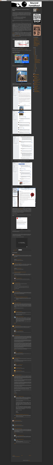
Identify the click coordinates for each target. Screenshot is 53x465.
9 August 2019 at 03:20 (19, 367)
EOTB (14, 254)
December (36, 55)
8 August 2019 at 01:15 (17, 357)
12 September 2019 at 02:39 (19, 428)
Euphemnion (15, 263)
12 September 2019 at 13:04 (21, 439)
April (35, 66)
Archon (16, 311)
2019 (34, 54)
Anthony (15, 325)
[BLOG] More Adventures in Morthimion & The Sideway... (37, 59)
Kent (14, 357)
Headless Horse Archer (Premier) (19, 414)
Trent (14, 335)
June (35, 64)
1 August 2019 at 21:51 (19, 259)
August (35, 58)
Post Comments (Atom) (17, 456)
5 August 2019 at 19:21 (17, 335)
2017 (34, 70)
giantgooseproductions (36, 74)
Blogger (29, 460)
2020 (34, 53)
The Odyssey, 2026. (36, 86)
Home (22, 455)
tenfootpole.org (35, 78)
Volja (14, 291)
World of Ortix (35, 89)
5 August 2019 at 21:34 (20, 330)
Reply (14, 257)
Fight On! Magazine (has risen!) (37, 44)
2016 (34, 71)
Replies (15, 310)
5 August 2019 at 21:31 (20, 352)
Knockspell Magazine (36, 45)
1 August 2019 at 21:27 (18, 254)
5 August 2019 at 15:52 (18, 325)
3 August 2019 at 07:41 (17, 291)
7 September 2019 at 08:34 (18, 420)
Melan (16, 330)
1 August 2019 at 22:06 (19, 263)
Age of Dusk (35, 87)
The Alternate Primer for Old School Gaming (36, 39)
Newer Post (14, 455)
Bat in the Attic (35, 76)
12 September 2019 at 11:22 (21, 435)
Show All (40, 92)
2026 (34, 48)
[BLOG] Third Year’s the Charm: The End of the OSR (37, 61)
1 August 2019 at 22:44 (19, 268)
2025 (34, 49)
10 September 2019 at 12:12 (26, 414)
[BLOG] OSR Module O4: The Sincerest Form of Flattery (37, 62)
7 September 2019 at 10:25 (21, 396)
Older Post (30, 455)
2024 (34, 50)
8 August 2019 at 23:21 (20, 311)
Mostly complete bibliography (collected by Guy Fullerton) (37, 43)
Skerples (15, 428)
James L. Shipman (17, 35)
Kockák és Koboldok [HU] (36, 91)
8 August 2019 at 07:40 (20, 364)
